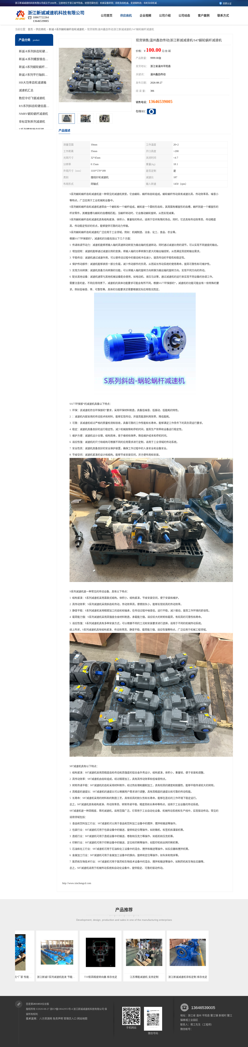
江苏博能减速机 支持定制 (79, 977)
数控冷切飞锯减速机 (32, 98)
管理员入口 (70, 1018)
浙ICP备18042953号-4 (61, 1009)
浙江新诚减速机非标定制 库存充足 (123, 977)
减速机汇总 (26, 90)
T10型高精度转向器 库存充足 (36, 977)
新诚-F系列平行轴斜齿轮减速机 (39, 74)
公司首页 (106, 15)
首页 (30, 29)
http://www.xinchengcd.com (76, 883)
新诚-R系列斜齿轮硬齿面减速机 (39, 51)
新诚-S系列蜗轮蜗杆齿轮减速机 (66, 29)
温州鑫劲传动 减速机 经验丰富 (210, 977)
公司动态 (184, 15)
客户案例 (204, 15)
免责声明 (58, 1018)
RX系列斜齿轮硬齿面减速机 (37, 106)
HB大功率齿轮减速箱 (32, 82)
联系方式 (223, 15)
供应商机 (126, 15)
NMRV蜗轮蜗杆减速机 (33, 113)
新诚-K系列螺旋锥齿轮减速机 (38, 59)
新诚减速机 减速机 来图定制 (167, 977)
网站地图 (82, 1018)
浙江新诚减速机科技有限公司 (88, 1009)
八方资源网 (45, 1018)
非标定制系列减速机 (32, 121)
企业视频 (145, 15)
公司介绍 (165, 15)
